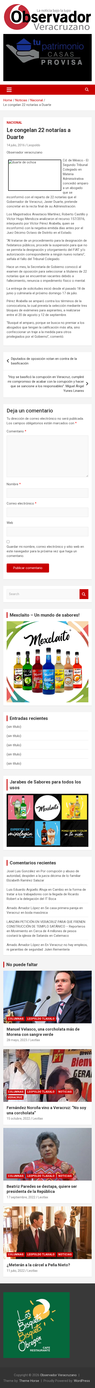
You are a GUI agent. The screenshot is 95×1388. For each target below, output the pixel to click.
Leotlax (35, 1040)
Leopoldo (33, 145)
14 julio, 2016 (16, 145)
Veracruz (15, 1097)
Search (84, 594)
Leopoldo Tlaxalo (41, 1018)
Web (10, 523)
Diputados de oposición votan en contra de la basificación (44, 361)
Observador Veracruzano (58, 1375)
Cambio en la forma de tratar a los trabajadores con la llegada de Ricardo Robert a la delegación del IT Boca (46, 894)
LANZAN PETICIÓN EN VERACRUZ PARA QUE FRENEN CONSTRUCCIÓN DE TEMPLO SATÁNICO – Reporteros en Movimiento (46, 926)
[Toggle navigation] (9, 90)
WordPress (82, 1381)
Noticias (65, 1091)
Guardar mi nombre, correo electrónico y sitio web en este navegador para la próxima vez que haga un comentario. (45, 551)
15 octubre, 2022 (18, 1118)
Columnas (15, 1018)
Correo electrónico (21, 503)
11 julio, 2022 (16, 1270)
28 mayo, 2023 (17, 1040)
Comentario (16, 431)
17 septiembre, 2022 (21, 1197)
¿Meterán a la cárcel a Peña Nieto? (38, 1265)
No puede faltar (22, 964)
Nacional (14, 122)
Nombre (14, 484)
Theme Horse (29, 1381)
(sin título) (14, 727)
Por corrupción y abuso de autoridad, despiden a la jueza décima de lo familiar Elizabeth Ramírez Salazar (44, 875)
